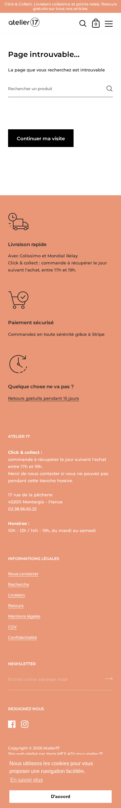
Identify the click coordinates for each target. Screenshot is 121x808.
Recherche (18, 584)
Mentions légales (24, 616)
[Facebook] (11, 724)
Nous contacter (23, 573)
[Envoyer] (109, 88)
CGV (12, 626)
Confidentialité (22, 637)
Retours (16, 605)
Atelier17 (51, 748)
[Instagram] (24, 724)
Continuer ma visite (41, 138)
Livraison (16, 594)
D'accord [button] (60, 796)
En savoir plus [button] (26, 780)
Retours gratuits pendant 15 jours (43, 398)
